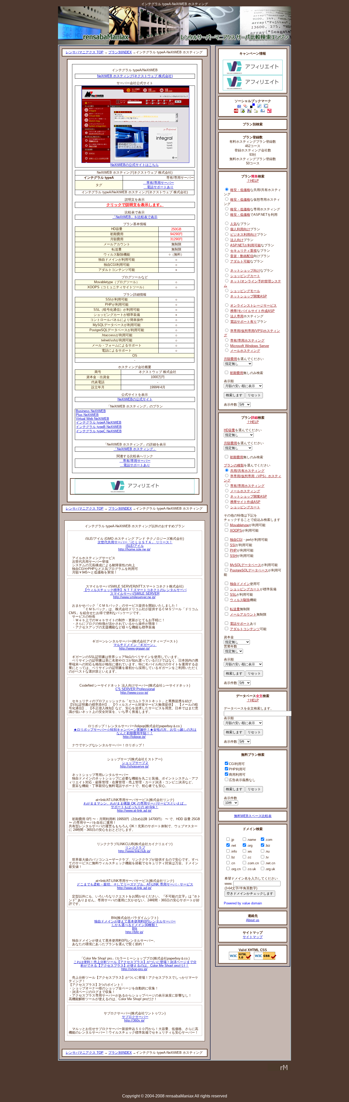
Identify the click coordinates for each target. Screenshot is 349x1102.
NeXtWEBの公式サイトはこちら (134, 165)
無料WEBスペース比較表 (253, 816)
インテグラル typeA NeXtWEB (98, 422)
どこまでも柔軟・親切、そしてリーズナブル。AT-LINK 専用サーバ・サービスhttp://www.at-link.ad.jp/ (135, 886)
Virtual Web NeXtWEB (92, 419)
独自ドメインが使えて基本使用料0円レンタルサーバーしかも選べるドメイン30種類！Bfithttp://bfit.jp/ (135, 926)
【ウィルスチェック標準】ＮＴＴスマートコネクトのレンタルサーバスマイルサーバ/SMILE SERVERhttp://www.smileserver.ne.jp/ (135, 593)
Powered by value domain (243, 903)
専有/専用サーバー (158, 183)
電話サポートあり (158, 187)
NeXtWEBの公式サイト (135, 399)
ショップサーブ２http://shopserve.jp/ (134, 764)
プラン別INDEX (120, 52)
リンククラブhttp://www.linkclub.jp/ (134, 849)
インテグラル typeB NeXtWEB (99, 427)
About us (252, 920)
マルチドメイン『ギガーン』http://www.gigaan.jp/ (135, 646)
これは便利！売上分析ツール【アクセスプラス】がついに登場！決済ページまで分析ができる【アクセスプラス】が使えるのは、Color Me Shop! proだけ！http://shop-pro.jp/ (135, 965)
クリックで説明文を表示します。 (135, 204)
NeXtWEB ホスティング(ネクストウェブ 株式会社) (135, 76)
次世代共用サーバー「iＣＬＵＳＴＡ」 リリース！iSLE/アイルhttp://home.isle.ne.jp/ (135, 545)
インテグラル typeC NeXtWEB (99, 431)
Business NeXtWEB (91, 411)
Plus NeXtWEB (87, 415)
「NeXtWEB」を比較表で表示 (134, 217)
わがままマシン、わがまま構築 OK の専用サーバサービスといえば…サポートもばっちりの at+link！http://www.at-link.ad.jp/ (135, 806)
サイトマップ (253, 937)
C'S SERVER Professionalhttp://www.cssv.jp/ (135, 690)
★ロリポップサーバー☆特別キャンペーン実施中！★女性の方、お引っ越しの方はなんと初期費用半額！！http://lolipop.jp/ (135, 733)
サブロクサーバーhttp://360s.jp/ (135, 1018)
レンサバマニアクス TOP (84, 52)
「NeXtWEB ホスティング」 (135, 449)
